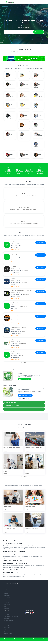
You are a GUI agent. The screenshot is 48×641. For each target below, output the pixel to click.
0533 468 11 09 (41, 267)
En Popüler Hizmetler (8, 620)
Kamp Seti (13, 339)
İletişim (5, 629)
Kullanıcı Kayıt (7, 627)
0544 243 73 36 (41, 316)
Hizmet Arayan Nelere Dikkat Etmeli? (13, 409)
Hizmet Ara (39, 32)
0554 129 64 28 (41, 242)
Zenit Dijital (13, 266)
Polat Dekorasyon (14, 241)
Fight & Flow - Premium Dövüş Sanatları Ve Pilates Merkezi (23, 290)
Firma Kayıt (6, 624)
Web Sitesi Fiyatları (8, 633)
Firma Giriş (6, 622)
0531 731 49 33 (41, 255)
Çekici (23, 331)
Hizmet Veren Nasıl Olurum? (11, 402)
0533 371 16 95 (41, 291)
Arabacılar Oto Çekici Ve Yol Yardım (18, 327)
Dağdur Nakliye (14, 254)
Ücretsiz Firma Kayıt (25, 379)
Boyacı (21, 245)
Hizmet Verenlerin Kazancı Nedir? (12, 405)
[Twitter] (28, 613)
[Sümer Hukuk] (6, 281)
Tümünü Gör (24, 161)
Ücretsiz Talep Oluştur (25, 395)
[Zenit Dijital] (6, 269)
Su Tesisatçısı (7, 595)
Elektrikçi (6, 593)
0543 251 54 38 (41, 279)
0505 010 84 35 (41, 340)
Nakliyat (22, 258)
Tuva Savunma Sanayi (15, 302)
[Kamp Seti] (6, 342)
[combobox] (18, 32)
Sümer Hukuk (14, 278)
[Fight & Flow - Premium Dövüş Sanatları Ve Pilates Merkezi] (6, 294)
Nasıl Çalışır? (6, 614)
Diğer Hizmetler (24, 270)
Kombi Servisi (7, 597)
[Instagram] (30, 613)
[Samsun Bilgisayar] (6, 318)
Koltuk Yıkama (7, 604)
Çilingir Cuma (14, 351)
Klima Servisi (6, 599)
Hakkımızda (6, 612)
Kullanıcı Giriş (7, 625)
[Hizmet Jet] (10, 1)
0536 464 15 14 (41, 328)
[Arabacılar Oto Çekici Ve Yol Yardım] (6, 330)
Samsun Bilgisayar (15, 315)
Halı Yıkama (6, 601)
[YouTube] (33, 613)
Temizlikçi (6, 606)
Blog (5, 631)
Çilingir (21, 355)
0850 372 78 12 (41, 303)
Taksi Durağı (6, 602)
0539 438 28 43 (41, 352)
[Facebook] (26, 613)
